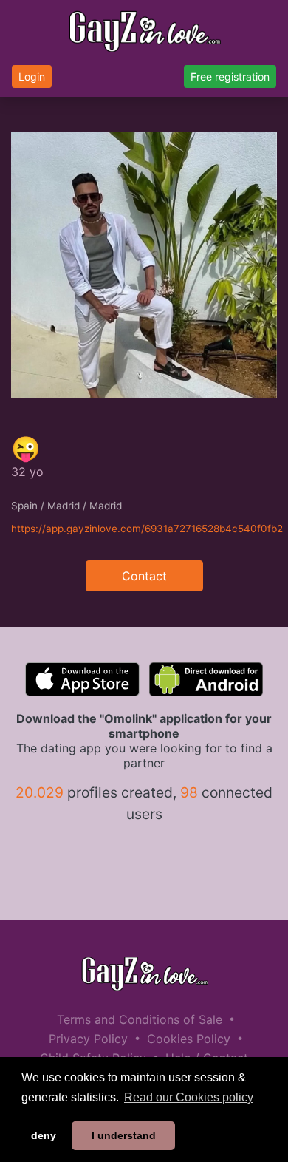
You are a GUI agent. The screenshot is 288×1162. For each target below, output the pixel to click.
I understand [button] (124, 1135)
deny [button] (43, 1135)
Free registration (230, 76)
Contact (144, 575)
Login (31, 76)
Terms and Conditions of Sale (139, 1019)
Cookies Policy (188, 1038)
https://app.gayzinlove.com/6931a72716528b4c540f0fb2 (147, 528)
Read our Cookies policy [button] (188, 1097)
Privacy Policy (88, 1038)
